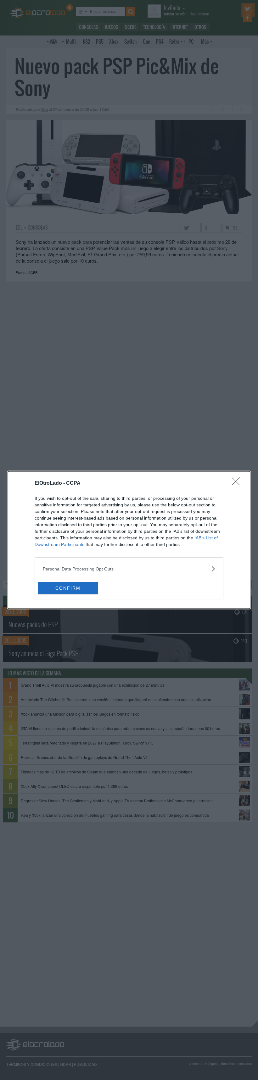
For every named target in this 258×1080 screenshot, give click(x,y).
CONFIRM (68, 588)
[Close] (238, 483)
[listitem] (129, 568)
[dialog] (129, 540)
